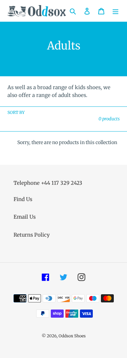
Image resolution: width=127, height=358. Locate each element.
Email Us (25, 217)
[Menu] (115, 11)
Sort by (16, 112)
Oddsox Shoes (72, 335)
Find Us (23, 199)
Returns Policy (32, 235)
